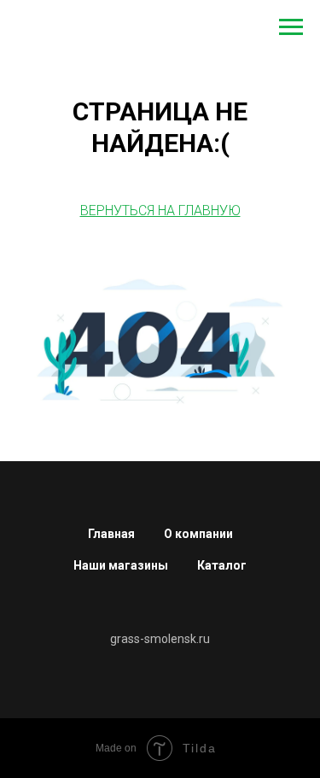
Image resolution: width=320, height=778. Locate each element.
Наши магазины (120, 565)
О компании (198, 534)
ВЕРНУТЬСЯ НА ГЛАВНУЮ (160, 210)
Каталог (222, 565)
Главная (111, 534)
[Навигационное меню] (291, 27)
